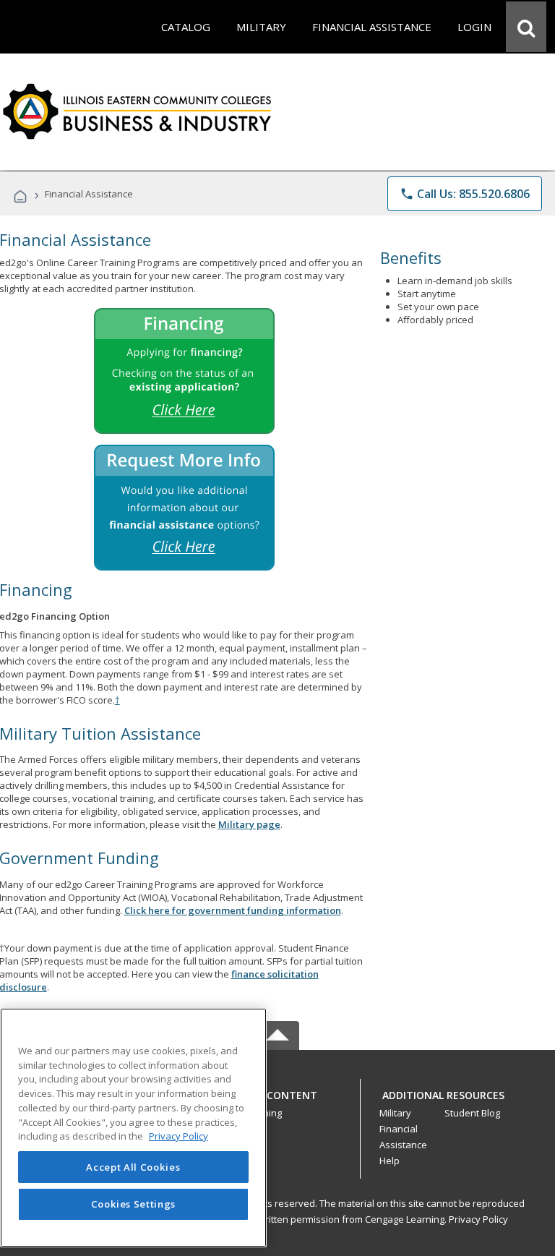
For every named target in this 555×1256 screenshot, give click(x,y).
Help (389, 1160)
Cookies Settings (133, 1203)
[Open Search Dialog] (526, 26)
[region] (133, 1127)
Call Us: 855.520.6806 (465, 194)
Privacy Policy (478, 1219)
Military (395, 1112)
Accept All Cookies (133, 1167)
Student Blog (472, 1112)
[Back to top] (277, 1091)
